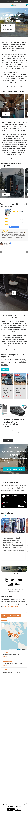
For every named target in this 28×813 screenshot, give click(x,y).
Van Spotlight (5, 369)
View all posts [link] (4, 515)
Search (4, 615)
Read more (3, 239)
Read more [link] (5, 557)
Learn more (18, 806)
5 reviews (6, 270)
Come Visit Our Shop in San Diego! (15, 1)
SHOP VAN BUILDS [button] (8, 25)
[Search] (23, 5)
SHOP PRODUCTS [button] (7, 29)
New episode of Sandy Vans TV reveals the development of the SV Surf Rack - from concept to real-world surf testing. (13, 542)
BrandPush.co (16, 591)
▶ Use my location (14, 615)
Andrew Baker (7, 268)
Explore (6, 114)
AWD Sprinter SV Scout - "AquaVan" (20, 390)
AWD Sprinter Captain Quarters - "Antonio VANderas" (7, 391)
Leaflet (11, 649)
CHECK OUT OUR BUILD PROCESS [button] (14, 469)
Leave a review (14, 227)
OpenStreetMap (18, 649)
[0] (26, 5)
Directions (5, 656)
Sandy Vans (6, 387)
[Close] (26, 803)
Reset (4, 619)
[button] (1, 252)
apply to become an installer (12, 606)
